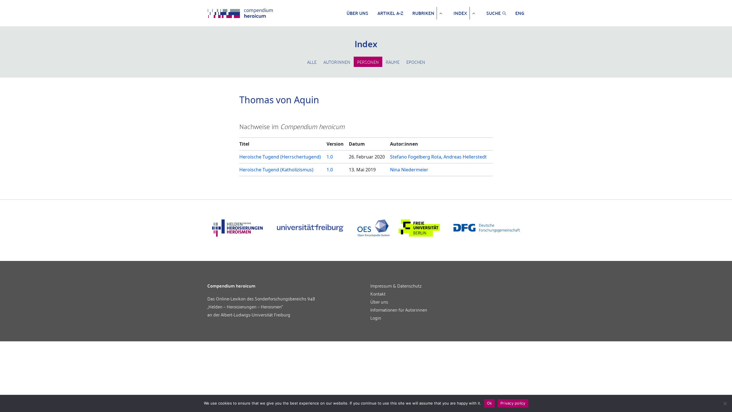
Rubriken (423, 13)
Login (375, 318)
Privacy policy (513, 403)
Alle (312, 62)
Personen (368, 62)
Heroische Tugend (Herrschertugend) (280, 157)
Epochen (415, 62)
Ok (489, 403)
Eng (519, 13)
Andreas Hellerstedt (465, 157)
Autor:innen (336, 62)
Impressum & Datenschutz (396, 286)
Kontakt (377, 294)
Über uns (357, 13)
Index (460, 13)
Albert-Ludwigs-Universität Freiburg (255, 314)
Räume (392, 62)
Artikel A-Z (390, 13)
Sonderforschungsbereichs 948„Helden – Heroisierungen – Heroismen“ (261, 302)
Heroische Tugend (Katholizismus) (276, 170)
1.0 (330, 157)
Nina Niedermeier (409, 170)
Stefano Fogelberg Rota (415, 157)
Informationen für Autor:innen (398, 310)
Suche (493, 13)
